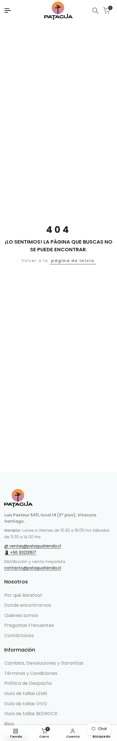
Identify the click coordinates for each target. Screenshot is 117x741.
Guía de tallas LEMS (25, 693)
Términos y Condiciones (30, 673)
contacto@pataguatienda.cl (32, 568)
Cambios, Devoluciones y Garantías (43, 663)
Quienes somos (21, 615)
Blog (9, 724)
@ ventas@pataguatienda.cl (32, 546)
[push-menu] (7, 10)
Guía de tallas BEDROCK (31, 713)
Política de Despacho (28, 683)
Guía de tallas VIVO (25, 703)
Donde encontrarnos (27, 605)
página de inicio (73, 260)
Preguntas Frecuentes (29, 625)
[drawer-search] (95, 10)
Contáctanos (19, 635)
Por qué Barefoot (23, 595)
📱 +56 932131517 (20, 552)
